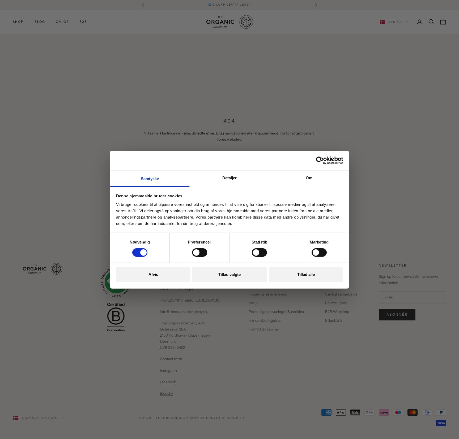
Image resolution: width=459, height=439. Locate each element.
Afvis (153, 274)
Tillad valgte (229, 274)
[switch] (199, 252)
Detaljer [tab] (229, 177)
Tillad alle (306, 274)
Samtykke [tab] (150, 178)
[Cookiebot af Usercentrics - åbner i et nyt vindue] (320, 160)
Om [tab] (309, 177)
